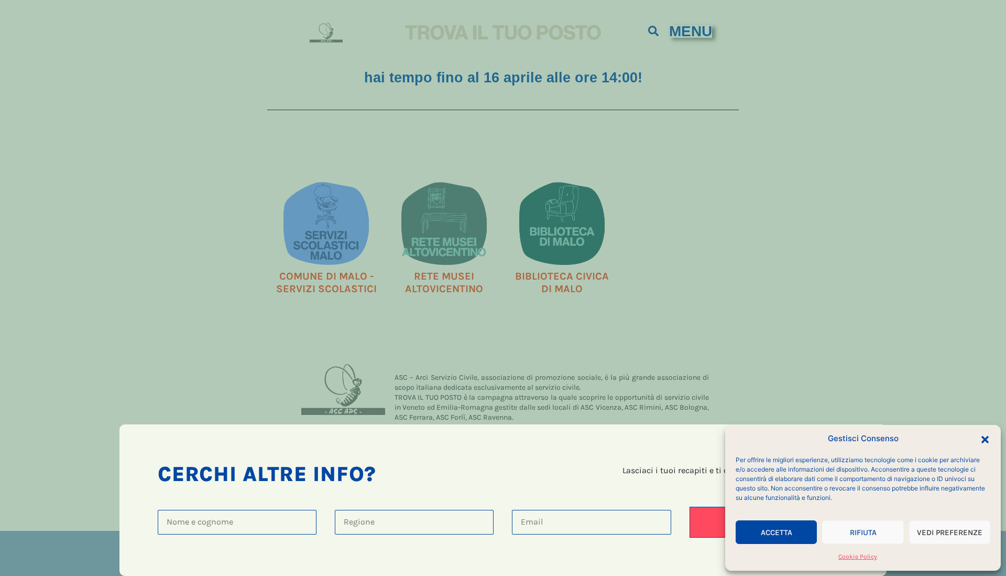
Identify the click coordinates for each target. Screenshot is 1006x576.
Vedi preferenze (949, 532)
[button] (985, 438)
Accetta (776, 532)
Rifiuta (863, 532)
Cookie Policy (857, 556)
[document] (503, 288)
